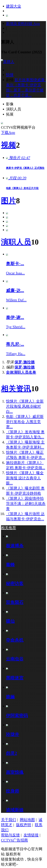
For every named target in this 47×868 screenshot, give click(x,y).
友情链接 (31, 835)
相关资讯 (16, 389)
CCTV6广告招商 (14, 840)
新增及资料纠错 (23, 23)
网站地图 (27, 820)
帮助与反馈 (10, 835)
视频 (8, 145)
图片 (8, 201)
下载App (8, 132)
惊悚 (10, 75)
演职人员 (16, 242)
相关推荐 (8, 528)
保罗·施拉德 (25, 362)
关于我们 (8, 820)
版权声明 (23, 825)
